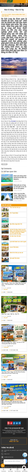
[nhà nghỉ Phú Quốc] (5, 259)
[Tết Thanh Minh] (5, 214)
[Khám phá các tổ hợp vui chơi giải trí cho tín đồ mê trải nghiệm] (7, 187)
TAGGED (4, 164)
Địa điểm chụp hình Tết (16, 224)
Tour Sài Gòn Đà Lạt (15, 207)
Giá (2, 289)
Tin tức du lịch (5, 12)
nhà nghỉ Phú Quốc (15, 258)
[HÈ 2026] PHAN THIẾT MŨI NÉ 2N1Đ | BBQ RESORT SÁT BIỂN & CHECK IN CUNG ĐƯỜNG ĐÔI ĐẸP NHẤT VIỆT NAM (13, 403)
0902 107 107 (6, 454)
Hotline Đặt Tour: (14, 439)
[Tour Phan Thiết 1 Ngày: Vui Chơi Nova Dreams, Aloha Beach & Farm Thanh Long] (14, 362)
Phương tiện (4, 288)
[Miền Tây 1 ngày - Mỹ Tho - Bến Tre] (14, 304)
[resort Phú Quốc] (5, 248)
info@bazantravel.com (8, 457)
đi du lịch (13, 121)
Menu (26, 2)
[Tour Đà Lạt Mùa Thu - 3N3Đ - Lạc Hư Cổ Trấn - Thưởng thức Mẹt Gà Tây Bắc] (14, 332)
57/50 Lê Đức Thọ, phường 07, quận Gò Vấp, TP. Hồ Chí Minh (15, 451)
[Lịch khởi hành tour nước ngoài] (5, 243)
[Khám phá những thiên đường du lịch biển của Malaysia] (7, 178)
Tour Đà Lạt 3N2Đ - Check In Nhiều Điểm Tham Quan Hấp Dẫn (13, 15)
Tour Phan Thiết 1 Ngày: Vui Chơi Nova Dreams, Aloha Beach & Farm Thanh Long (13, 372)
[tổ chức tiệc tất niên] (5, 237)
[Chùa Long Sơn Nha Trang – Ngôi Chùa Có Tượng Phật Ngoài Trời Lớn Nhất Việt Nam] (7, 197)
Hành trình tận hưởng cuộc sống (6, 2)
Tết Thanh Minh (14, 213)
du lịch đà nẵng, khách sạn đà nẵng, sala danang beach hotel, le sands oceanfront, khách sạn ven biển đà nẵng (18, 232)
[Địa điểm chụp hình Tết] (5, 225)
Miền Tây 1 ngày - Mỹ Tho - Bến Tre (10, 314)
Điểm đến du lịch (11, 12)
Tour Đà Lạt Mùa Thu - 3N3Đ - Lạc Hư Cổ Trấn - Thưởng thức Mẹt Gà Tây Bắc (13, 343)
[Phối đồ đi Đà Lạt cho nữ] (5, 254)
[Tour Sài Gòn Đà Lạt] (5, 209)
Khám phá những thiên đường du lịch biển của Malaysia (20, 177)
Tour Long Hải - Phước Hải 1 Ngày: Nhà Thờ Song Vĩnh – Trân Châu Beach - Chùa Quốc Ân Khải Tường (14, 284)
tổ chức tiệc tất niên (15, 236)
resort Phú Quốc (14, 247)
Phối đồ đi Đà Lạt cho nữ (16, 252)
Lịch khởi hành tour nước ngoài (18, 241)
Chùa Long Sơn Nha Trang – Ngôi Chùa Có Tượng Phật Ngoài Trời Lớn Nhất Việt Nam (20, 196)
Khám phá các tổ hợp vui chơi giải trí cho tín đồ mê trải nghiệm (20, 186)
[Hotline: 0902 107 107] (3, 465)
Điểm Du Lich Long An (19, 12)
